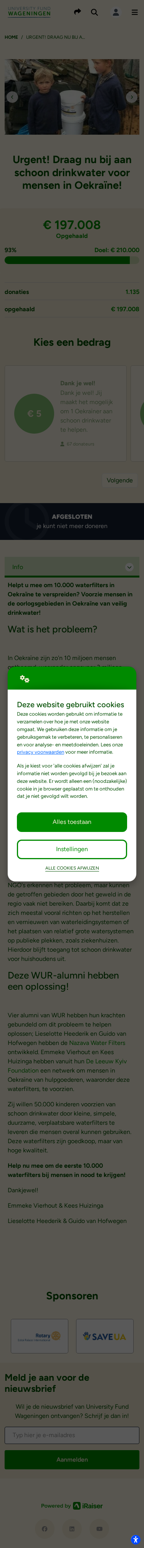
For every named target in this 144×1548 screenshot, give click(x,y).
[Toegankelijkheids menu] (135, 1539)
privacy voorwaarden (40, 752)
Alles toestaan (72, 821)
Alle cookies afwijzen (72, 868)
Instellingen (72, 849)
